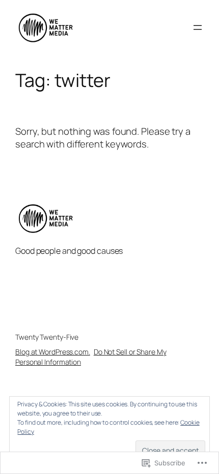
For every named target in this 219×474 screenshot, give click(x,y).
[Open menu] (197, 27)
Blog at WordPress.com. (52, 352)
